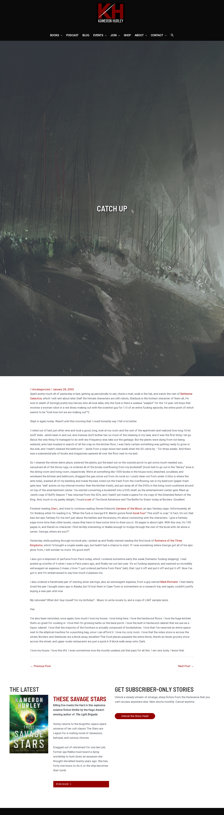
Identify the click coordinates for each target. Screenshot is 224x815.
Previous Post (40, 666)
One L (54, 508)
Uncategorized (41, 389)
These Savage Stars (79, 699)
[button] (172, 35)
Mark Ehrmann (169, 582)
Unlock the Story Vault (135, 716)
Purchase (62, 784)
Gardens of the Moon (129, 508)
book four (139, 513)
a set (88, 499)
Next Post (186, 666)
